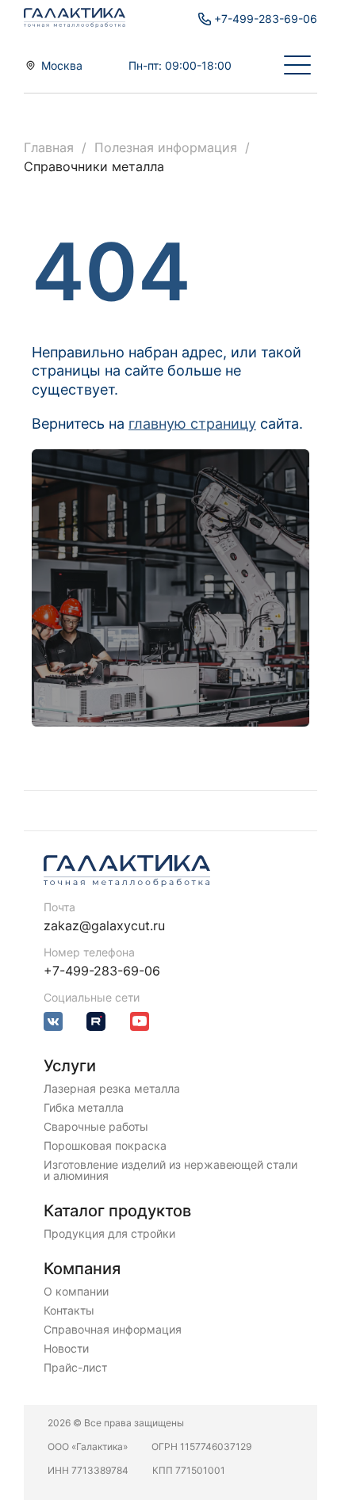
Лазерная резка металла (112, 1088)
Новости (66, 1348)
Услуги (70, 1065)
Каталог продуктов (117, 1210)
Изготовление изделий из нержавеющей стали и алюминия (170, 1170)
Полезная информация (165, 147)
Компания (82, 1268)
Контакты (69, 1310)
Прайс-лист (75, 1367)
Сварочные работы (96, 1126)
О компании (76, 1291)
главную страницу (192, 423)
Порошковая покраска (105, 1145)
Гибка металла (84, 1107)
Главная (49, 147)
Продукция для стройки (109, 1233)
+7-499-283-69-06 (102, 971)
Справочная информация (113, 1329)
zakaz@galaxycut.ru (104, 925)
